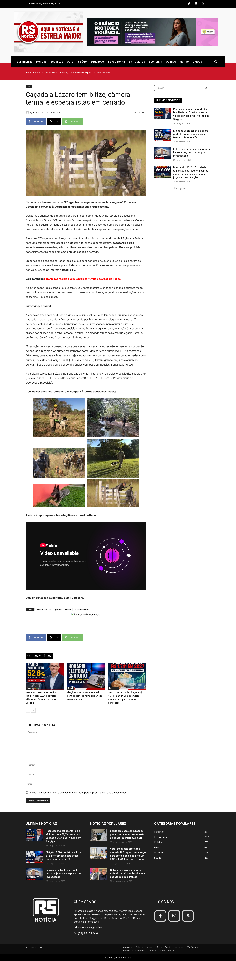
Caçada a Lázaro (44, 609)
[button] (216, 61)
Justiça (58, 609)
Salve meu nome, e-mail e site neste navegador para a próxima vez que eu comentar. (78, 792)
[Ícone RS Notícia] (49, 32)
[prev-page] (28, 710)
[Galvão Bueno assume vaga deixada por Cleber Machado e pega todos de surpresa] (98, 874)
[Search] (206, 88)
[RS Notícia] (28, 112)
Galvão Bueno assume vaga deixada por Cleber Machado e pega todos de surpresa (127, 873)
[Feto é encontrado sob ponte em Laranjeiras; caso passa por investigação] (162, 153)
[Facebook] (188, 4)
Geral (36, 72)
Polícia (68, 609)
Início (28, 72)
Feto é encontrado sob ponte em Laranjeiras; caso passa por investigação (191, 152)
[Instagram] (196, 4)
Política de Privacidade (118, 957)
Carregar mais (181, 188)
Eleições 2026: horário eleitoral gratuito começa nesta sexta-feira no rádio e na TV (84, 696)
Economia (113, 688)
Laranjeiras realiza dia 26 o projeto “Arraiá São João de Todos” (83, 278)
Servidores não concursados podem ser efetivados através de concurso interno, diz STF (127, 834)
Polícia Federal (82, 609)
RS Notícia (38, 112)
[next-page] (33, 710)
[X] (203, 4)
